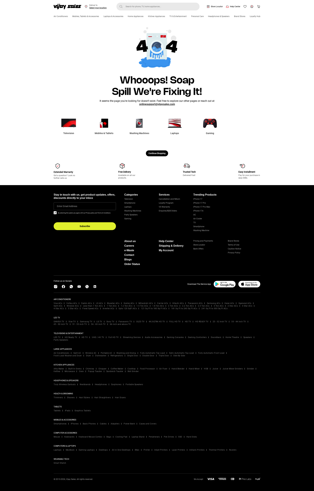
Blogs (128, 259)
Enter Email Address (67, 206)
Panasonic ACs (195, 303)
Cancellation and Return (169, 199)
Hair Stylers (84, 397)
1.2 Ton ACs (126, 306)
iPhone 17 (197, 199)
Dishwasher (100, 356)
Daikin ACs (86, 303)
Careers (129, 245)
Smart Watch (60, 463)
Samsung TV (86, 321)
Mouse (57, 437)
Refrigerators (117, 356)
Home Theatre (232, 337)
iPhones (75, 424)
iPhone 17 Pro (199, 203)
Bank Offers (198, 249)
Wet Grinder (133, 371)
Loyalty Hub (255, 16)
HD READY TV (202, 321)
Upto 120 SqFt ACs (128, 308)
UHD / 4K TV (98, 337)
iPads (67, 410)
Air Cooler (197, 219)
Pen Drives (169, 437)
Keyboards (69, 437)
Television (128, 199)
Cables (103, 424)
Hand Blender (178, 369)
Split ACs (58, 306)
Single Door (132, 356)
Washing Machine (201, 230)
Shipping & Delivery (171, 245)
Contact (129, 255)
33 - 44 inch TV (238, 321)
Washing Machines (132, 211)
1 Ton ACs (112, 306)
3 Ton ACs (219, 306)
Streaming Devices (132, 337)
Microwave (70, 371)
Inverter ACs (108, 308)
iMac (137, 450)
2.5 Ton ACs (203, 306)
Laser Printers (178, 450)
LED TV (57, 337)
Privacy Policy (234, 253)
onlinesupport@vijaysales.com (157, 104)
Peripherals (154, 437)
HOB (206, 369)
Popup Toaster (95, 371)
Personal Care (197, 16)
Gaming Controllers (197, 337)
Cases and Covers (147, 424)
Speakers (247, 337)
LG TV (99, 321)
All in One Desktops (121, 450)
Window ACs (73, 306)
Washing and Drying (126, 353)
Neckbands (85, 384)
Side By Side (179, 356)
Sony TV (110, 321)
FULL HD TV (175, 321)
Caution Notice (234, 249)
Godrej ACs (129, 303)
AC (194, 215)
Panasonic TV (125, 321)
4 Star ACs (59, 308)
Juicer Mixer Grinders (233, 369)
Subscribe (85, 226)
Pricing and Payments (203, 241)
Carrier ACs (162, 303)
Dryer (88, 356)
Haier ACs (229, 303)
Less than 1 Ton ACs (93, 306)
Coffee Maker (117, 369)
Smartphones (60, 424)
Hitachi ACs (178, 303)
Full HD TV (113, 337)
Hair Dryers (120, 397)
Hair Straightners (102, 397)
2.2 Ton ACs (188, 306)
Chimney (90, 369)
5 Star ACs (73, 308)
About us (130, 241)
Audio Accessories (154, 337)
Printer (147, 450)
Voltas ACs (71, 303)
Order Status (132, 264)
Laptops (127, 207)
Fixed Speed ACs (90, 308)
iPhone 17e (198, 211)
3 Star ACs (247, 306)
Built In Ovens (74, 369)
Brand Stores (239, 16)
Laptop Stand (138, 437)
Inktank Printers (197, 450)
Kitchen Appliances (156, 16)
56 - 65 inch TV (98, 324)
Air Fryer (163, 369)
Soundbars (216, 337)
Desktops (103, 450)
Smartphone (129, 203)
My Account (166, 250)
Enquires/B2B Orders (168, 211)
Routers (232, 450)
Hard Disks (191, 437)
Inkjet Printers (161, 450)
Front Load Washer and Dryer (68, 356)
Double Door (148, 356)
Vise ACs (58, 303)
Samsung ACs (213, 303)
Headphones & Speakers (218, 16)
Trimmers (58, 397)
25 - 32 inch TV (220, 321)
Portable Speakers (134, 384)
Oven (81, 371)
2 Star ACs (233, 306)
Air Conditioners (61, 16)
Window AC (90, 353)
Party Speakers (131, 215)
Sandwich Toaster (114, 371)
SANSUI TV (59, 321)
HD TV (188, 321)
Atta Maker (59, 369)
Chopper (102, 369)
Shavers (71, 397)
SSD (180, 437)
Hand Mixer (194, 369)
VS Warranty (164, 207)
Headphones (101, 384)
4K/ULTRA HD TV (157, 321)
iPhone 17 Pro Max (201, 207)
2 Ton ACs (173, 306)
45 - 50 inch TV (61, 324)
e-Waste (129, 250)
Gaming (127, 219)
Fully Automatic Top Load (152, 353)
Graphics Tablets (83, 410)
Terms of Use (233, 245)
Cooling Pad (121, 437)
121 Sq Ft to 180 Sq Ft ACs (154, 308)
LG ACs (99, 303)
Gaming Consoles (175, 337)
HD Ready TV (71, 337)
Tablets (57, 410)
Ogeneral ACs (244, 303)
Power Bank (129, 424)
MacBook (70, 450)
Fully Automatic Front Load (211, 353)
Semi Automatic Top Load (181, 353)
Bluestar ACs (113, 303)
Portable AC (106, 353)
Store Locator (217, 6)
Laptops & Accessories (113, 16)
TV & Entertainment (178, 16)
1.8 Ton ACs (158, 306)
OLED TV (140, 321)
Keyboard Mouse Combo (90, 437)
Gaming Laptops (87, 450)
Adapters (115, 424)
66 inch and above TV (120, 324)
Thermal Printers (217, 450)
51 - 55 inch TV (79, 324)
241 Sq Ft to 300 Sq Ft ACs (214, 308)
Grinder (250, 369)
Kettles (57, 371)
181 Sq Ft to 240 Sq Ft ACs (184, 308)
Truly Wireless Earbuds (65, 384)
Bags (108, 437)
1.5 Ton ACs (142, 306)
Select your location (98, 8)
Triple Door (164, 356)
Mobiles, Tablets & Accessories (85, 16)
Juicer (215, 369)
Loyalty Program (166, 203)
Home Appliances (135, 16)
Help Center (235, 6)
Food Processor (147, 369)
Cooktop (132, 369)
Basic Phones (89, 424)
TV (194, 222)
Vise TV (72, 321)
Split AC (77, 353)
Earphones (116, 384)
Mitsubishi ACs (146, 303)
